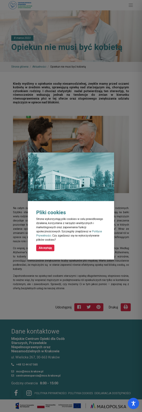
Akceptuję (45, 247)
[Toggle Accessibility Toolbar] (133, 403)
